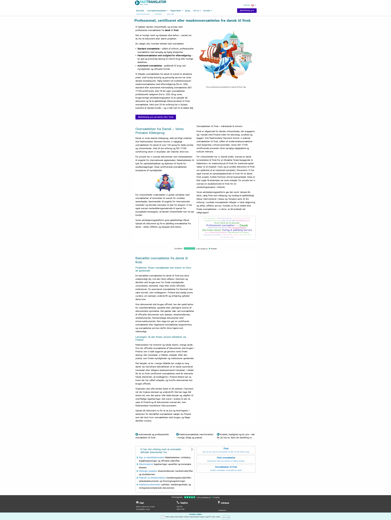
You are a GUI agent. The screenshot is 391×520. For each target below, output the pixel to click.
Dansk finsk (170, 14)
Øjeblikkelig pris (247, 10)
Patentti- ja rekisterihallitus (152, 478)
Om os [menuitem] (196, 11)
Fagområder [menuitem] (175, 11)
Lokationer (222, 510)
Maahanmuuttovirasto (149, 484)
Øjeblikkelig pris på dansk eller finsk (155, 117)
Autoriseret (158, 14)
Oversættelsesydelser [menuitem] (156, 11)
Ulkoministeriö (146, 464)
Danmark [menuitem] (247, 5)
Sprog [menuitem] (187, 11)
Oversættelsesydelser (143, 14)
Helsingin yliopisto (148, 471)
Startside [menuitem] (140, 11)
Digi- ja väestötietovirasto (151, 457)
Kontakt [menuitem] (206, 11)
